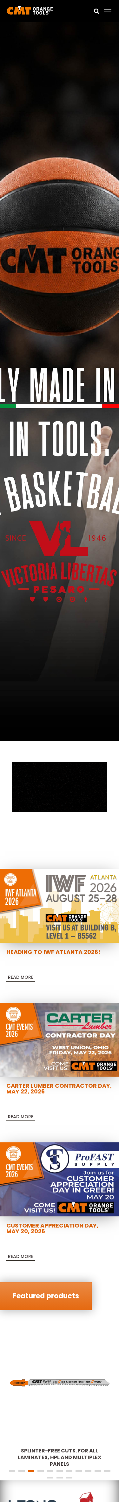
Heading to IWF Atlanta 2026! (53, 952)
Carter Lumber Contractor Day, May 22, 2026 (59, 1088)
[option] (59, 382)
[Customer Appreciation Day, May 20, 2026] (59, 1179)
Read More (20, 977)
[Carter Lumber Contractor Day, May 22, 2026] (59, 1039)
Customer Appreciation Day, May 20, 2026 (52, 1228)
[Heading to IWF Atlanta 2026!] (59, 905)
